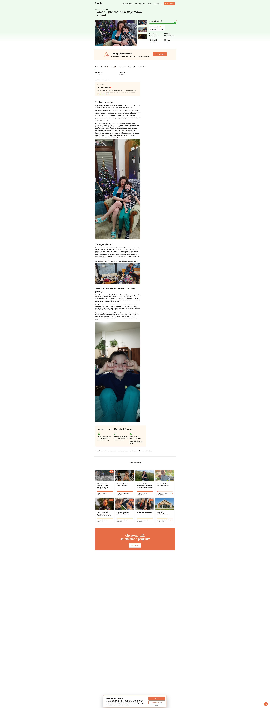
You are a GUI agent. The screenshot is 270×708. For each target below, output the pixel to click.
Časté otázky (132, 67)
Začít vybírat (169, 3)
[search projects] (161, 3)
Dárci (113, 67)
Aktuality (104, 67)
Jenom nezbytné (157, 702)
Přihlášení (156, 3)
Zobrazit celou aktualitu (103, 94)
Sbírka (97, 67)
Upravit (156, 705)
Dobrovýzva (122, 67)
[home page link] (98, 3)
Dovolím (157, 698)
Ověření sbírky (142, 67)
